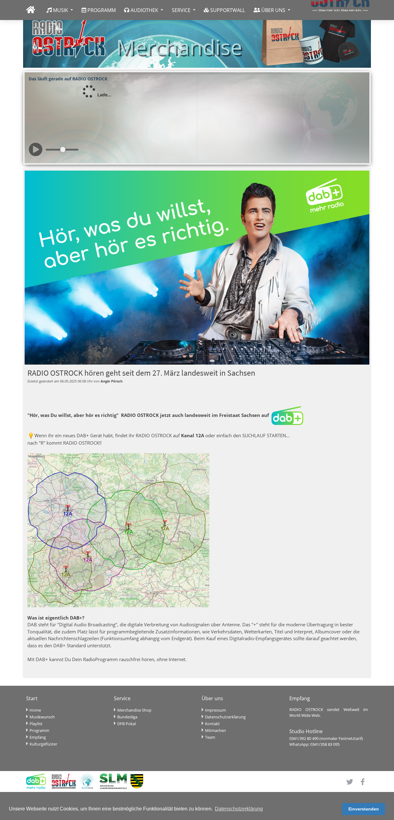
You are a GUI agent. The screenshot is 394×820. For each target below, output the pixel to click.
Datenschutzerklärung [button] (239, 808)
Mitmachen (215, 730)
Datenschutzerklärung (225, 717)
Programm (39, 730)
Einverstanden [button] (363, 808)
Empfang (38, 737)
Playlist (36, 723)
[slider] (63, 149)
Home (35, 710)
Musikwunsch (42, 717)
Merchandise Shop (134, 710)
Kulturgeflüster (43, 744)
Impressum (215, 710)
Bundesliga (127, 717)
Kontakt (212, 723)
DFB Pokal (126, 723)
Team (210, 737)
